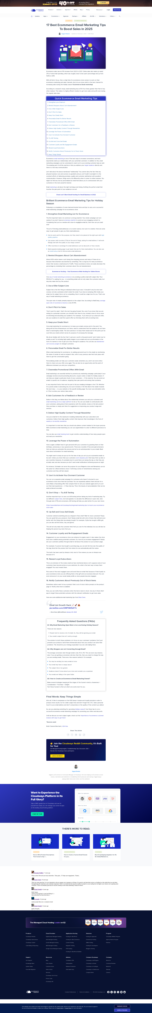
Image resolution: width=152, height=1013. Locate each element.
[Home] (32, 16)
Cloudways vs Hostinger (92, 966)
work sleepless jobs (82, 458)
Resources (99, 9)
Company (109, 957)
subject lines (58, 499)
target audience (89, 165)
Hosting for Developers (92, 945)
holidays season (80, 709)
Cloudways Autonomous (32, 939)
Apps (44, 16)
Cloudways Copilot (30, 942)
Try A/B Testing (53, 138)
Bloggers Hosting (90, 948)
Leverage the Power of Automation (60, 131)
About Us (108, 960)
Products (50, 9)
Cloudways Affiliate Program (113, 936)
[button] (71, 992)
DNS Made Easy (70, 969)
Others (112, 16)
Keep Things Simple (55, 154)
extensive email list (70, 220)
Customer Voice (50, 966)
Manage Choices (122, 1006)
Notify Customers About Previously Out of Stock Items (66, 151)
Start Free (117, 9)
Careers (108, 972)
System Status (29, 966)
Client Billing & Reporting (32, 945)
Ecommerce (55, 16)
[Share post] (68, 735)
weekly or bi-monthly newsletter (56, 421)
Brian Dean (82, 597)
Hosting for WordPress (71, 936)
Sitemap (108, 969)
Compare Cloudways (92, 957)
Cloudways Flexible (30, 936)
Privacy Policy (60, 1008)
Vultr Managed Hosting (51, 939)
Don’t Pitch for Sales (55, 112)
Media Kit (108, 966)
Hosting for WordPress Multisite (73, 951)
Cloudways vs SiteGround (92, 969)
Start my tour (37, 814)
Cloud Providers (50, 933)
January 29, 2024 (71, 612)
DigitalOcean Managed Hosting (53, 936)
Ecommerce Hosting (91, 939)
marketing (53, 187)
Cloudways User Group (51, 975)
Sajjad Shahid (66, 33)
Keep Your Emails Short (56, 115)
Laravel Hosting (70, 942)
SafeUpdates (69, 963)
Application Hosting (71, 933)
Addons (68, 957)
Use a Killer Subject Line (56, 109)
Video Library (49, 969)
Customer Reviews (111, 963)
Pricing (87, 9)
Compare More (90, 972)
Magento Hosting (70, 945)
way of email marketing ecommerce (60, 277)
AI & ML (92, 16)
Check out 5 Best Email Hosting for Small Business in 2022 (76, 194)
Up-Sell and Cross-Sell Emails (58, 141)
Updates (37, 16)
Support (28, 957)
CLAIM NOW (103, 2)
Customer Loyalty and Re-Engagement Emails (63, 144)
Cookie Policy (68, 1008)
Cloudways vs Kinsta (91, 963)
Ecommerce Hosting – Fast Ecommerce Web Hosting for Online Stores (76, 271)
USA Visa (65, 726)
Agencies (67, 9)
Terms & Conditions (84, 992)
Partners (108, 942)
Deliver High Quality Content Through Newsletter (64, 128)
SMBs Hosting (89, 942)
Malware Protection (71, 966)
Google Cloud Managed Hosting (54, 948)
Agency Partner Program (112, 939)
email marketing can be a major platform (58, 402)
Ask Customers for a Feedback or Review (62, 125)
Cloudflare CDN (70, 960)
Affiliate (75, 9)
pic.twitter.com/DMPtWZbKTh (63, 608)
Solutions (59, 9)
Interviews (102, 16)
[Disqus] (76, 890)
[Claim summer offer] (76, 3)
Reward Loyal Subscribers (57, 148)
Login (108, 9)
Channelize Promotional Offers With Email (61, 122)
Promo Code (49, 978)
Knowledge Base (30, 963)
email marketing (59, 158)
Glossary (48, 972)
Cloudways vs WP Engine (92, 960)
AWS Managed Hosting (51, 945)
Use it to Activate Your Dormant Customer (62, 135)
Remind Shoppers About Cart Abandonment (62, 105)
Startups (74, 16)
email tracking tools (63, 434)
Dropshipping (98, 851)
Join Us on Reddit (57, 756)
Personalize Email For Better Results (60, 118)
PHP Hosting (69, 948)
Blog (81, 9)
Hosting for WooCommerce (73, 939)
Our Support (29, 960)
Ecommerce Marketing (80, 20)
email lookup (54, 251)
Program (108, 933)
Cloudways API (49, 981)
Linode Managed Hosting (52, 942)
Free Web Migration (30, 969)
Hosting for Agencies (91, 936)
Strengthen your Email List (57, 102)
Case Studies (49, 963)
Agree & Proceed (122, 1010)
